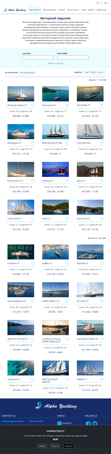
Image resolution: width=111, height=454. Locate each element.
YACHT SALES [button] (72, 10)
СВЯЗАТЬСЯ (102, 10)
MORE (55, 439)
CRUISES (61, 10)
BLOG (84, 10)
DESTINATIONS (49, 10)
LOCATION (26, 53)
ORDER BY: (78, 72)
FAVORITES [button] (67, 423)
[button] (101, 3)
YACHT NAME (62, 53)
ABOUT (91, 10)
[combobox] (38, 57)
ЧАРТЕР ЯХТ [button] (34, 10)
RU (105, 3)
